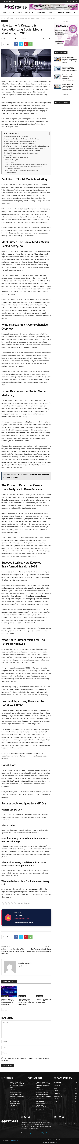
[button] (75, 12)
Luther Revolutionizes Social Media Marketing (19, 143)
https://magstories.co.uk (24, 966)
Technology (9, 18)
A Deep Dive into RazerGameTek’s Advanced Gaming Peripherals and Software (12, 951)
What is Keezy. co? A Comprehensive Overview (20, 141)
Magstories (14, 1140)
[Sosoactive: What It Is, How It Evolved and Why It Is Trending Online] (43, 991)
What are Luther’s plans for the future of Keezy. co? (23, 170)
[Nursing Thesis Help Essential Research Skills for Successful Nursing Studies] (57, 59)
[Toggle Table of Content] (46, 133)
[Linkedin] (71, 1)
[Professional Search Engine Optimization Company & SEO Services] (57, 68)
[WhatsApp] (30, 44)
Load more (65, 95)
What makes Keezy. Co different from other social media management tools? (25, 167)
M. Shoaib (13, 172)
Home (3, 18)
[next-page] (6, 1009)
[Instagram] (68, 1)
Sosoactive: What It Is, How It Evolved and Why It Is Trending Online (43, 1000)
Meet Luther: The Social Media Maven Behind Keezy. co (22, 139)
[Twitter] (76, 1)
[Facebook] (65, 1)
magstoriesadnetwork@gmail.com (39, 1133)
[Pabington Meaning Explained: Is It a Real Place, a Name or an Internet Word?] (9, 991)
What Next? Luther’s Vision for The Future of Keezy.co (22, 150)
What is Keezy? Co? (13, 160)
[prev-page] (2, 1009)
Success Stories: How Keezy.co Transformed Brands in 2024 (24, 148)
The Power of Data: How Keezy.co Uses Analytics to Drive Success (26, 146)
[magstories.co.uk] (2, 39)
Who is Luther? (12, 162)
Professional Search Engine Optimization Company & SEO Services (69, 68)
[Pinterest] (73, 1)
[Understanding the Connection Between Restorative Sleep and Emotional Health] (57, 86)
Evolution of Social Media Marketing (16, 136)
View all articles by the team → (23, 922)
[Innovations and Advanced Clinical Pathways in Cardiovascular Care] (57, 76)
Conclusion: (8, 155)
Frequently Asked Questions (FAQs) (16, 157)
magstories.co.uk (11, 39)
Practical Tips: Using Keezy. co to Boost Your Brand (21, 153)
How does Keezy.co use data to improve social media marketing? (27, 164)
